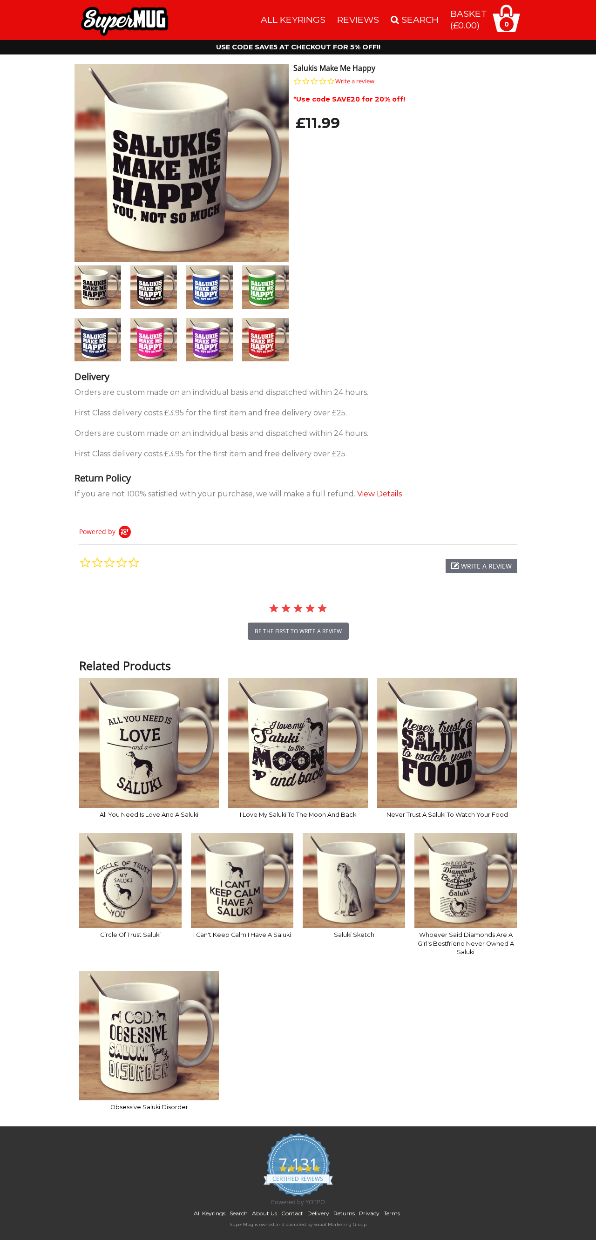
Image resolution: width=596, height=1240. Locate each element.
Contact (292, 1213)
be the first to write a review (298, 631)
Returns (344, 1213)
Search (239, 1213)
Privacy (369, 1213)
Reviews (358, 19)
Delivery (318, 1213)
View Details (379, 493)
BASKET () (468, 19)
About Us (264, 1213)
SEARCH (419, 19)
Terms (392, 1213)
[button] (481, 566)
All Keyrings (293, 19)
